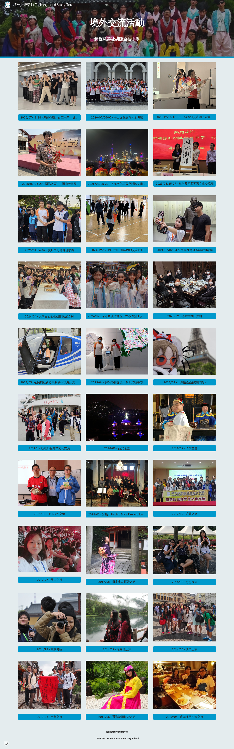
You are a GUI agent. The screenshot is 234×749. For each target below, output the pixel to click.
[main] (117, 29)
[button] (6, 743)
